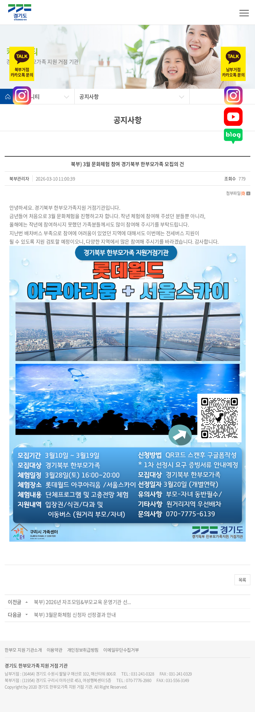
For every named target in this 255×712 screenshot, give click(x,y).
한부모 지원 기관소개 (23, 650)
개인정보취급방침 (83, 650)
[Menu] (244, 13)
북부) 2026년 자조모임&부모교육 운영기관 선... (82, 601)
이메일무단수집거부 (121, 650)
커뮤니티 (30, 96)
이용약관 (55, 650)
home (8, 96)
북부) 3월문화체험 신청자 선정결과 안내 (75, 614)
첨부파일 (235, 193)
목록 (242, 580)
